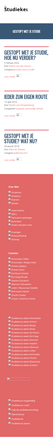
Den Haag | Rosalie (19, 277)
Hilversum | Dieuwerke (21, 284)
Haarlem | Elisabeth (20, 280)
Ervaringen (16, 232)
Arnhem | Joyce (17, 269)
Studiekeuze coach (20, 405)
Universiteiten (17, 210)
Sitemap (15, 239)
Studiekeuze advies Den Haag (24, 336)
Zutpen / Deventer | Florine (23, 298)
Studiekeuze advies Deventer (24, 340)
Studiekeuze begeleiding (23, 400)
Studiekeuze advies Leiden (23, 350)
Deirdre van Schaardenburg (21, 105)
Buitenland (16, 221)
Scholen (14, 203)
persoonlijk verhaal (34, 108)
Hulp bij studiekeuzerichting (24, 409)
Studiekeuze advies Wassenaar (25, 361)
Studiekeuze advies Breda (23, 329)
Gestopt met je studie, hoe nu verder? (26, 55)
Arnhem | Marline (18, 266)
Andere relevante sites (21, 225)
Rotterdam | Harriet (20, 291)
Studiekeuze (17, 418)
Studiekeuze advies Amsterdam (26, 318)
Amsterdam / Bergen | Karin (23, 262)
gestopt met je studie (23, 69)
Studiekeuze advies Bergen (23, 325)
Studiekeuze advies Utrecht (24, 358)
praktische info (20, 153)
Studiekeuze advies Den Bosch (25, 332)
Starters (15, 199)
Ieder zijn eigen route (25, 96)
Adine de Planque (17, 149)
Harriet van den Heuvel (20, 66)
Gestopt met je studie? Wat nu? (20, 138)
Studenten (16, 192)
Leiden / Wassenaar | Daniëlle (24, 288)
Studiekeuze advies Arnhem (24, 321)
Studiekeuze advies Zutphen (24, 365)
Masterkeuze (17, 414)
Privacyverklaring (18, 235)
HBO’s (14, 214)
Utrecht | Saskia (18, 295)
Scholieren (16, 196)
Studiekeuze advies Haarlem (24, 343)
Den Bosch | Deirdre (20, 273)
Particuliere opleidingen (21, 217)
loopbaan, (20, 108)
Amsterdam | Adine (20, 259)
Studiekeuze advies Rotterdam (25, 354)
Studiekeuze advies (20, 423)
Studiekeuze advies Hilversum (25, 347)
